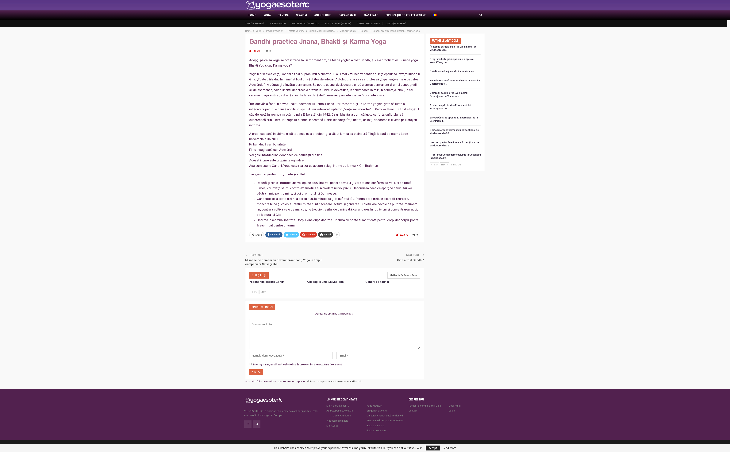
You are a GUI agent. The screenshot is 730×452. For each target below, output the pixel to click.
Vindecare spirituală (337, 420)
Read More (449, 448)
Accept (432, 448)
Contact (413, 410)
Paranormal (348, 15)
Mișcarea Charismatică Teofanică (385, 415)
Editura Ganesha (375, 425)
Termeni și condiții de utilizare (425, 405)
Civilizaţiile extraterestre (406, 15)
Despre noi (455, 405)
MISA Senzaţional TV (337, 405)
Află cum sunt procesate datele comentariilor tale (334, 381)
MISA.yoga (332, 425)
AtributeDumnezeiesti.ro (339, 410)
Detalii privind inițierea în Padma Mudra (452, 71)
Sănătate (371, 15)
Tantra (283, 15)
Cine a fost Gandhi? (410, 260)
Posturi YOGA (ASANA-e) (338, 23)
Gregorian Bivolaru (377, 410)
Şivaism (301, 15)
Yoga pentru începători (305, 23)
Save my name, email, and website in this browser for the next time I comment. (297, 364)
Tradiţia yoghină (254, 23)
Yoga (267, 15)
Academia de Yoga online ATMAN (385, 420)
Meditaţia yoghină (396, 23)
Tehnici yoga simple (368, 23)
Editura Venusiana (376, 430)
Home (252, 15)
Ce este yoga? (278, 23)
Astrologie (322, 15)
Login (452, 410)
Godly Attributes (342, 415)
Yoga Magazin (374, 405)
